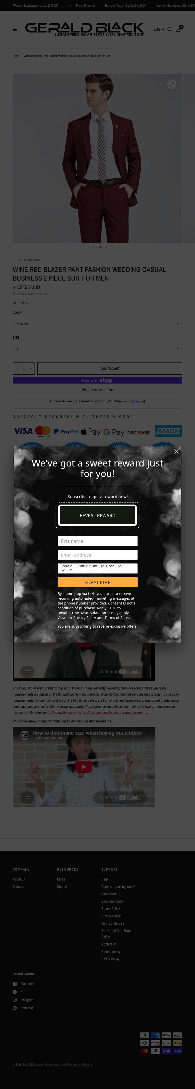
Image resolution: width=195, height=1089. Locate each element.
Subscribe (97, 582)
